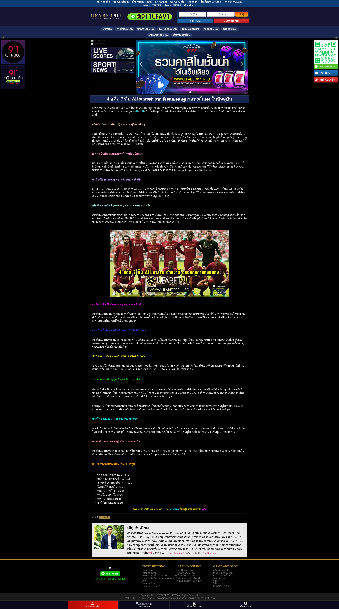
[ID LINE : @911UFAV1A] (110, 573)
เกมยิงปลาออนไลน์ (158, 35)
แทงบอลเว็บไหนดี (151, 586)
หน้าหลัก (107, 29)
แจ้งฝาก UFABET (152, 5)
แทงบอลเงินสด (149, 583)
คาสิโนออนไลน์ (125, 29)
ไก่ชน (216, 583)
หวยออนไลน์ (229, 29)
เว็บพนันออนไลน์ (181, 35)
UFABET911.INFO (168, 595)
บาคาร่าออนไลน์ (145, 29)
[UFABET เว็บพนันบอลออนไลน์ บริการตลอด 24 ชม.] (106, 13)
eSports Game (222, 586)
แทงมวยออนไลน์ (190, 29)
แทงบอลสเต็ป (149, 573)
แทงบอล (174, 509)
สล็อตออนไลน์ (211, 29)
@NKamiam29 (177, 552)
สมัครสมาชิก (327, 79)
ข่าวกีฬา (105, 517)
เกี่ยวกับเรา (190, 5)
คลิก (204, 509)
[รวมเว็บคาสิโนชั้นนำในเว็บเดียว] (192, 67)
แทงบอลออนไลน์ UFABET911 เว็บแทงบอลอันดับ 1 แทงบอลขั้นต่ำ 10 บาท (159, 578)
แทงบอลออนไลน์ (168, 29)
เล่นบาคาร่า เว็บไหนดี (188, 578)
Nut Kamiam (210, 552)
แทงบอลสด (147, 570)
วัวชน (216, 581)
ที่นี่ (150, 552)
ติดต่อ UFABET (173, 5)
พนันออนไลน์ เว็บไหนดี (189, 581)
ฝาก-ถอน (324, 72)
